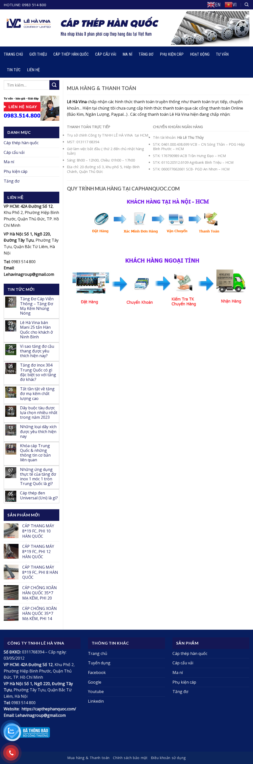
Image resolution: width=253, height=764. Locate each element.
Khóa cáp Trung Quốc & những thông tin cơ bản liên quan (35, 453)
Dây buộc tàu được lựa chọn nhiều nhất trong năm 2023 (38, 413)
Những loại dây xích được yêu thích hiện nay (38, 431)
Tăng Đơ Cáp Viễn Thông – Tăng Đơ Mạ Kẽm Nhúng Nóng (37, 306)
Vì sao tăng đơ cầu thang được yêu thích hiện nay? (37, 351)
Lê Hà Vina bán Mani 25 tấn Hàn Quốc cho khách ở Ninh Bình (36, 329)
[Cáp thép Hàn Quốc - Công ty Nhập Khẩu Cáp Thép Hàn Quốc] (82, 28)
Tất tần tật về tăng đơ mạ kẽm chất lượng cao (37, 394)
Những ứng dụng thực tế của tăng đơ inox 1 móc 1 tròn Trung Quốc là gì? (38, 476)
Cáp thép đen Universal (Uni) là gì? (39, 495)
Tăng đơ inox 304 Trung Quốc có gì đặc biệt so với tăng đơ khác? (38, 372)
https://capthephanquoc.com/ (48, 709)
